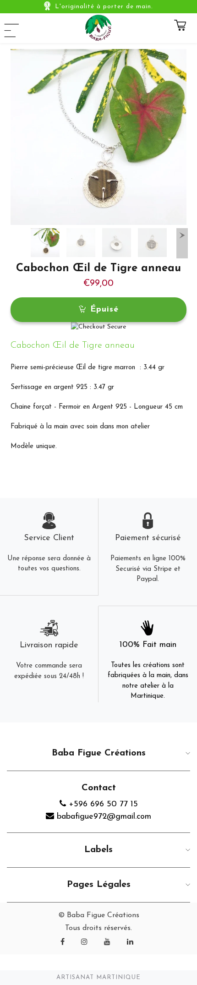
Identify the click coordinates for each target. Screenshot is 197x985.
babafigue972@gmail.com (102, 817)
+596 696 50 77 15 (102, 804)
